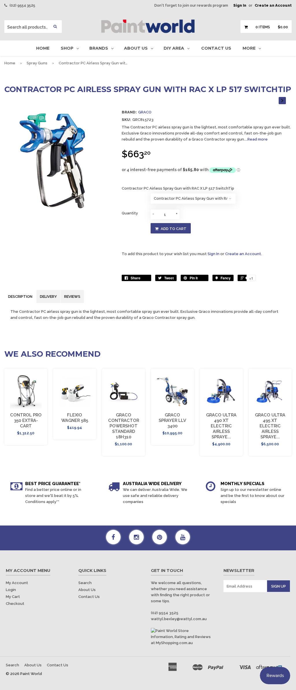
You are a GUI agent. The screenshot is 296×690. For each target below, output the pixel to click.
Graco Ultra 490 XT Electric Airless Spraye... (221, 426)
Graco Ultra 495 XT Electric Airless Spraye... (270, 426)
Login (11, 590)
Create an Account (273, 5)
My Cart (13, 596)
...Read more (256, 139)
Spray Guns (37, 63)
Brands (98, 48)
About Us (136, 48)
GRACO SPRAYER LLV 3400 (172, 420)
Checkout (15, 603)
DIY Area (174, 48)
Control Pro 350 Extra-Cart (26, 420)
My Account (17, 583)
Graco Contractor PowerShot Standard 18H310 (123, 426)
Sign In (239, 5)
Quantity (130, 213)
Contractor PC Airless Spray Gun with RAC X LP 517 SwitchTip (178, 188)
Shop (67, 48)
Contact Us (216, 48)
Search (85, 583)
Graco (144, 112)
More (249, 48)
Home (42, 48)
